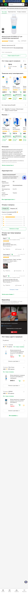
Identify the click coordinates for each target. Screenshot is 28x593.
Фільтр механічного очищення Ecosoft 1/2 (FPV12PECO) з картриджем (17, 377)
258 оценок (11, 369)
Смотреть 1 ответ (14, 289)
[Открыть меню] (2, 4)
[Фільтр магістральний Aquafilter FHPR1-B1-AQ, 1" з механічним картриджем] (17, 80)
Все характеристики (8, 199)
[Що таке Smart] (10, 98)
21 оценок (9, 346)
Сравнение (16, 591)
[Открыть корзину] (25, 4)
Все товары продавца (19, 346)
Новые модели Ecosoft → (14, 55)
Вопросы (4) (13, 208)
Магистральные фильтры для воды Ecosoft (17, 8)
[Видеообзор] (3, 29)
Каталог (3, 591)
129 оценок (11, 393)
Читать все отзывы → (8, 294)
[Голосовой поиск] (22, 4)
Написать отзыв (14, 228)
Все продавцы (13, 415)
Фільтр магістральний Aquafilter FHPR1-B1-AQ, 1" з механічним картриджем (17, 87)
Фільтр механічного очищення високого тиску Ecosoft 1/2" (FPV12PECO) (17, 401)
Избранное (24, 591)
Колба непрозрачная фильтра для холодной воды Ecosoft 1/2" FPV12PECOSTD (6, 87)
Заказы (9, 591)
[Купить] (10, 92)
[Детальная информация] (8, 114)
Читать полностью (8, 165)
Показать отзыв (7, 325)
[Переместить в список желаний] (10, 77)
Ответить (7, 249)
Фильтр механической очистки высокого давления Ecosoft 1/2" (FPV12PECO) (17, 352)
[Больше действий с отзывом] (23, 249)
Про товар (4, 11)
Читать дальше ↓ (7, 246)
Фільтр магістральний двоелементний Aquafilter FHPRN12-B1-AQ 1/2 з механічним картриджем (17, 128)
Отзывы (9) (5, 208)
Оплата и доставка (13, 361)
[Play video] (14, 314)
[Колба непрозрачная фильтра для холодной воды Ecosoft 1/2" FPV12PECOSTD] (6, 80)
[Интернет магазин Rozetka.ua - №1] (5, 4)
